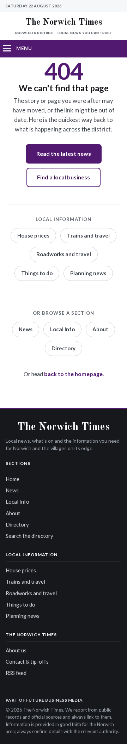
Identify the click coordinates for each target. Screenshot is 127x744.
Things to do (37, 273)
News (25, 329)
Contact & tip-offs (27, 661)
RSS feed (16, 673)
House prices (33, 235)
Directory (63, 348)
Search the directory (29, 536)
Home (12, 479)
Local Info (62, 329)
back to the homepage (73, 373)
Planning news (88, 273)
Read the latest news (63, 153)
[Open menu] (11, 48)
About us (16, 650)
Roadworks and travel (63, 254)
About (100, 329)
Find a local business (63, 177)
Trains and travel (88, 235)
